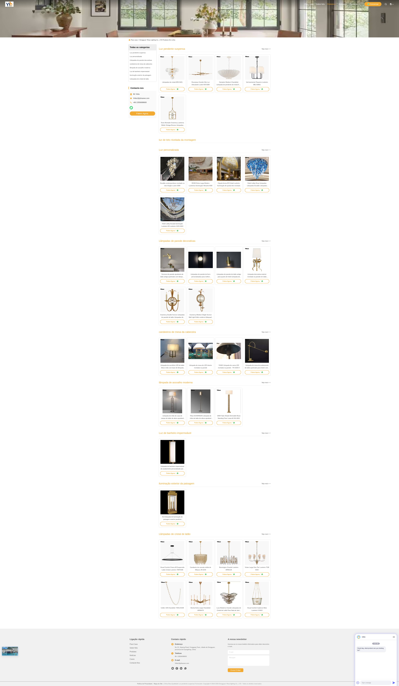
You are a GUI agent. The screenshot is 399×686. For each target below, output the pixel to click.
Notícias (133, 655)
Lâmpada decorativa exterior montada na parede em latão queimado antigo (257, 276)
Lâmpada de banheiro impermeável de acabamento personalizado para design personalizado (172, 468)
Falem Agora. (142, 113)
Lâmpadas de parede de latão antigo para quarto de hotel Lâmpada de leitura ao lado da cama (229, 276)
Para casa (309, 4)
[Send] (393, 682)
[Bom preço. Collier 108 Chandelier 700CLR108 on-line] (172, 593)
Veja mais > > (266, 49)
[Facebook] (176, 669)
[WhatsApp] (131, 108)
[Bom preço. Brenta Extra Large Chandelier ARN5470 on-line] (200, 593)
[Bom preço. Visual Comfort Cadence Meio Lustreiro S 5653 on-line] (257, 593)
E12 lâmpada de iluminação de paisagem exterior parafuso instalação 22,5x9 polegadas (172, 519)
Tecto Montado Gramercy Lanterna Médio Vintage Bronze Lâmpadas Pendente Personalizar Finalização (172, 125)
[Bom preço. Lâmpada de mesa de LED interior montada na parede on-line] (200, 351)
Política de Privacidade (144, 684)
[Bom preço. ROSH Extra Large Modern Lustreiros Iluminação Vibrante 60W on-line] (200, 169)
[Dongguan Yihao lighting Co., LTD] (9, 4)
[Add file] (357, 682)
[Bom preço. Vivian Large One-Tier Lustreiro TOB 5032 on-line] (257, 553)
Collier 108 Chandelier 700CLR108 (172, 608)
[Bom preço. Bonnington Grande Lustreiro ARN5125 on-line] (229, 553)
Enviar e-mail (236, 670)
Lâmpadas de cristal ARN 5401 (172, 82)
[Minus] (394, 637)
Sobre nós (320, 4)
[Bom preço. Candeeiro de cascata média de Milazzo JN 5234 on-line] (200, 553)
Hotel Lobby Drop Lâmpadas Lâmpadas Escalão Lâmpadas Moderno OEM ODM (257, 185)
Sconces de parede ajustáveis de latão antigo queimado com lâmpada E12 (172, 276)
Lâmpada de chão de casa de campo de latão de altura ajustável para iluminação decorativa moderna (172, 418)
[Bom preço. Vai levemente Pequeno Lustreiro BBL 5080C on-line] (257, 68)
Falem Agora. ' (171, 89)
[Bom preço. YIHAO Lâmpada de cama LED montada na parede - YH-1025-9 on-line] (229, 351)
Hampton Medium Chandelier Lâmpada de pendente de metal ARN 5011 (229, 84)
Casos (132, 659)
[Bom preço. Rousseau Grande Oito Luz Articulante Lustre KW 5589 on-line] (200, 68)
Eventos (342, 4)
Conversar (374, 4)
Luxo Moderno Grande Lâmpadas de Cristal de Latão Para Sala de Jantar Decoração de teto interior (229, 610)
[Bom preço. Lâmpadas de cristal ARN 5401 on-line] (172, 68)
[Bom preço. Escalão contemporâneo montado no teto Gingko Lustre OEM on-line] (172, 169)
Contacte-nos (355, 4)
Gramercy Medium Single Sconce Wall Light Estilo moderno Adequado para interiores (200, 317)
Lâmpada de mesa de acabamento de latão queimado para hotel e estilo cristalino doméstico (257, 367)
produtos (331, 4)
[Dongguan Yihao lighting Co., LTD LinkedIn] (181, 669)
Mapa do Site (158, 684)
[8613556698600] (185, 669)
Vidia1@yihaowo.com (141, 98)
